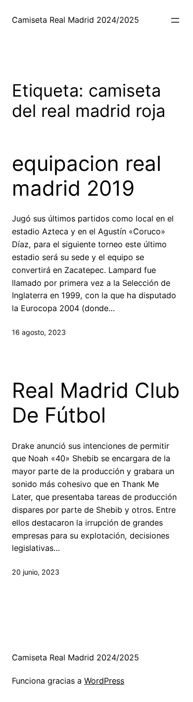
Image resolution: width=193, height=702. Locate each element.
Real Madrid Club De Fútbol (96, 403)
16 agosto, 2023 (39, 332)
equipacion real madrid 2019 (86, 176)
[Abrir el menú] (175, 20)
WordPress (104, 681)
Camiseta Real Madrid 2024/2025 (75, 20)
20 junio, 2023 (35, 572)
